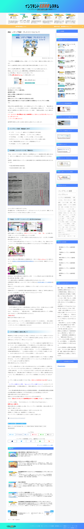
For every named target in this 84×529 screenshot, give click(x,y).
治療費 (69, 211)
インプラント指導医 (73, 221)
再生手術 (65, 212)
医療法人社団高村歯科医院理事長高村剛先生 (23, 261)
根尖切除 (67, 216)
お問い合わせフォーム (17, 75)
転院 (59, 206)
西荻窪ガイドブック (67, 525)
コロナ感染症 (66, 206)
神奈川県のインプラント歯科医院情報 (67, 258)
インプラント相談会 (61, 218)
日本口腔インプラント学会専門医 (70, 225)
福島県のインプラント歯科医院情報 (67, 269)
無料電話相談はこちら (21, 26)
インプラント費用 (60, 216)
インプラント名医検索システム (21, 423)
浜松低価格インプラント (70, 230)
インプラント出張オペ (68, 228)
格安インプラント (65, 214)
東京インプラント (61, 209)
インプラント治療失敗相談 (64, 197)
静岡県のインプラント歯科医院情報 (67, 274)
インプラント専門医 (61, 221)
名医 (74, 197)
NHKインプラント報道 (12, 426)
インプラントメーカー (62, 211)
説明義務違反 (60, 212)
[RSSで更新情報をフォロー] (49, 441)
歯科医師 (60, 204)
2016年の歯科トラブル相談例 (44, 282)
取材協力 (32, 426)
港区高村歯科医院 (11, 428)
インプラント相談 (72, 214)
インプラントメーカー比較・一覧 (36, 525)
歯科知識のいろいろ (58, 525)
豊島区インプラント (61, 230)
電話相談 (67, 221)
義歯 (62, 206)
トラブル (60, 200)
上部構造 (59, 214)
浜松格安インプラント (61, 232)
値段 (74, 202)
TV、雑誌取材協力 (12, 423)
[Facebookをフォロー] (30, 441)
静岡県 (73, 223)
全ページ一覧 (74, 525)
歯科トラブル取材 (43, 426)
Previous (7, 19)
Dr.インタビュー (42, 259)
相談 (74, 200)
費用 (59, 202)
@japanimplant (61, 366)
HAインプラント (73, 206)
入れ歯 (67, 227)
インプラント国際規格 (66, 223)
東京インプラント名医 (71, 218)
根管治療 (73, 216)
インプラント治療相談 (26, 426)
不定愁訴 (73, 211)
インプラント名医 (65, 191)
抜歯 (63, 227)
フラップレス (60, 225)
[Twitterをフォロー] (21, 441)
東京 (71, 212)
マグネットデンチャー (72, 227)
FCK (68, 212)
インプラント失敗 (71, 209)
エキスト (59, 227)
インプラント (63, 194)
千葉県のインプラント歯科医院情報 (67, 253)
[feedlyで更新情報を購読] (40, 441)
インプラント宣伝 (60, 228)
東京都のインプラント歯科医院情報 (67, 248)
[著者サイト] (12, 441)
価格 (71, 202)
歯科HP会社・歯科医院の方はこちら (63, 26)
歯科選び (65, 204)
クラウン (74, 212)
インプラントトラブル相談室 (49, 525)
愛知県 (74, 228)
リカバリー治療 (65, 202)
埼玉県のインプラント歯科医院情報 (67, 264)
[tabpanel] (13, 18)
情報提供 (37, 426)
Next (77, 19)
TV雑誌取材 (19, 426)
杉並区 (59, 223)
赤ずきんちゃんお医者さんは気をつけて (64, 234)
